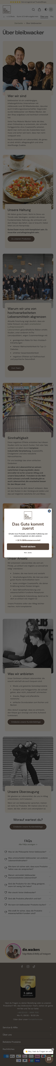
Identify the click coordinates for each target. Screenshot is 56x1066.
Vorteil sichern (28, 546)
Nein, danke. (28, 552)
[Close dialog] (49, 511)
